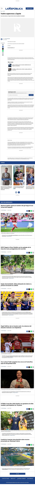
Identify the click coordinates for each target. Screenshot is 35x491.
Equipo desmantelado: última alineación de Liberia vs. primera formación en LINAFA (16, 284)
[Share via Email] (3, 53)
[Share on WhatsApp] (3, 51)
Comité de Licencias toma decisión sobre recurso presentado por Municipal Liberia (15, 440)
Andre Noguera (4, 210)
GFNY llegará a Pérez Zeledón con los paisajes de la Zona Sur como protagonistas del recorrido (16, 248)
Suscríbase (30, 478)
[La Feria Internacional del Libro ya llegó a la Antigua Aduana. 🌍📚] (19, 175)
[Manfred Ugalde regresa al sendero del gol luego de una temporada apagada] (17, 222)
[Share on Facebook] (3, 47)
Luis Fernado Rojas (7, 38)
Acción (4, 11)
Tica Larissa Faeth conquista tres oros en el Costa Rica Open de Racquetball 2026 (17, 362)
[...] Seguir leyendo (9, 236)
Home (1, 11)
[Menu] (2, 8)
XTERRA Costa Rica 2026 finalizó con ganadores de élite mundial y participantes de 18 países (17, 404)
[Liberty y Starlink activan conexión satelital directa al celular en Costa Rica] (9, 65)
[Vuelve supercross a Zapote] (17, 27)
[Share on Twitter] (3, 49)
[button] (29, 8)
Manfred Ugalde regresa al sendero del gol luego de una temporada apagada (17, 206)
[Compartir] (3, 55)
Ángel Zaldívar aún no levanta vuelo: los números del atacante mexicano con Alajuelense (16, 326)
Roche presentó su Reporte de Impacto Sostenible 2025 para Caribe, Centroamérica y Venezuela (6, 188)
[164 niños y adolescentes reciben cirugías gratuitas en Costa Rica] (9, 69)
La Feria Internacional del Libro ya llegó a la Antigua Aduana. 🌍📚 (18, 187)
